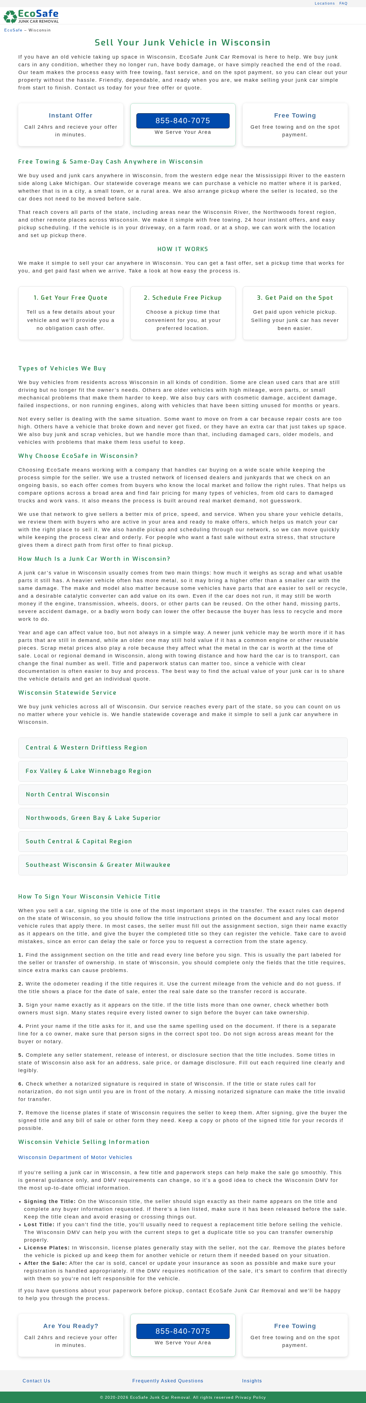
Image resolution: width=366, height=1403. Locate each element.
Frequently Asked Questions (168, 1380)
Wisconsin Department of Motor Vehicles (75, 1157)
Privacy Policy (250, 1397)
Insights (252, 1380)
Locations (325, 3)
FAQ (343, 3)
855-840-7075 (183, 120)
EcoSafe (13, 30)
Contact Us (37, 1380)
